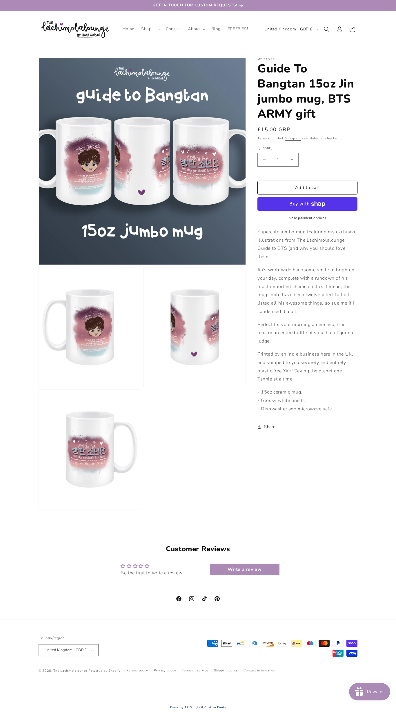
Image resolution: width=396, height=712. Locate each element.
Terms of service (195, 670)
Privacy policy (165, 670)
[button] (150, 29)
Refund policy (137, 670)
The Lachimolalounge (70, 671)
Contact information (259, 670)
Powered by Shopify (104, 671)
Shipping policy (226, 670)
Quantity (265, 148)
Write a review (244, 569)
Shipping (293, 138)
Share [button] (269, 426)
